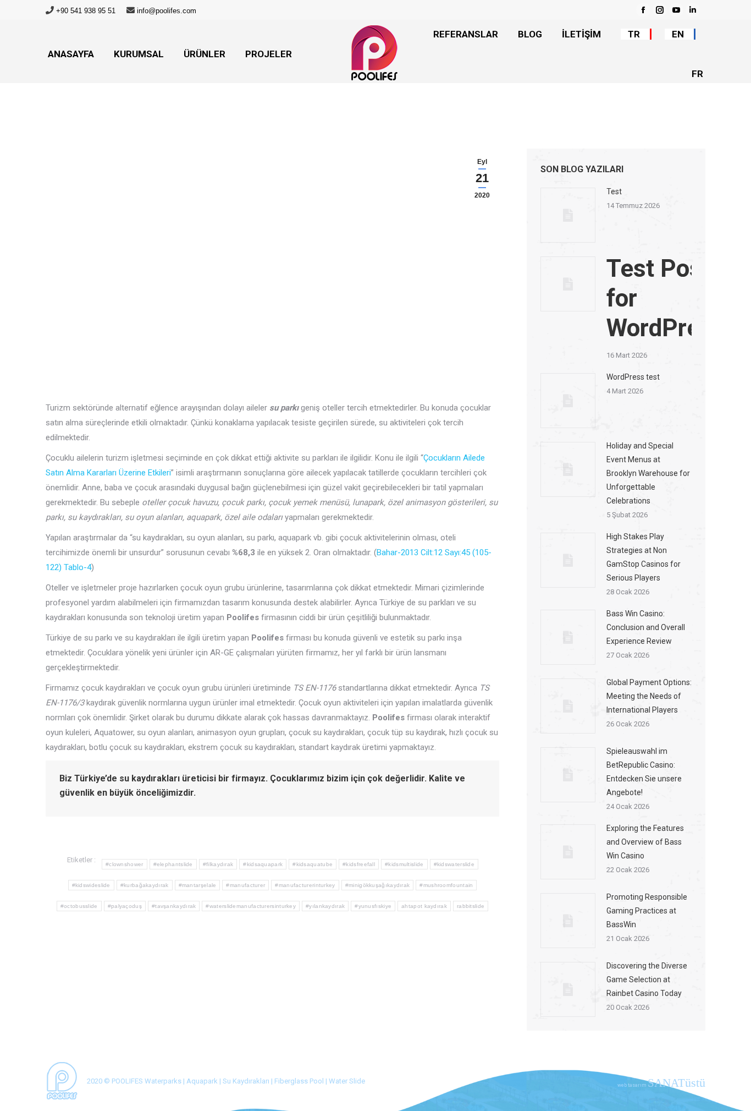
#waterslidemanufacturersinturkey (251, 906)
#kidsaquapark (263, 864)
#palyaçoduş (125, 906)
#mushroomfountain (446, 885)
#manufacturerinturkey (305, 885)
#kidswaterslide (454, 864)
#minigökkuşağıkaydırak (377, 885)
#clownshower (124, 864)
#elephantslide (173, 864)
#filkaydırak (218, 864)
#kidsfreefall (359, 864)
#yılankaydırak (325, 906)
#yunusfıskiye (373, 906)
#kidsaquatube (312, 864)
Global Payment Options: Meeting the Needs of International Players (649, 696)
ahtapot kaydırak (424, 906)
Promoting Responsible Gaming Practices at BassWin (646, 911)
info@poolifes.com (166, 11)
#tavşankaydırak (174, 906)
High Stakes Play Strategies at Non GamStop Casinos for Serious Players (643, 557)
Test (614, 191)
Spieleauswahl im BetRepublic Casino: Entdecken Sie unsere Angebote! (644, 772)
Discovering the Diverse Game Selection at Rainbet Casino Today (646, 979)
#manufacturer (245, 885)
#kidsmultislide (404, 864)
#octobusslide (79, 906)
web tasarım (661, 1085)
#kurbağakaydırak (144, 885)
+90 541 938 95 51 (85, 11)
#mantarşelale (198, 885)
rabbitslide (470, 906)
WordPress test (633, 377)
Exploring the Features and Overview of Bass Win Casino (645, 842)
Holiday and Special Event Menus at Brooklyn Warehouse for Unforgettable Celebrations (648, 473)
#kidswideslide (91, 885)
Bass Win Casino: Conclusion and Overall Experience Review (645, 627)
